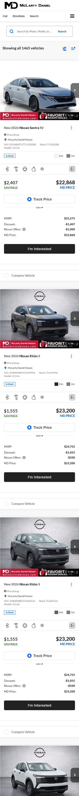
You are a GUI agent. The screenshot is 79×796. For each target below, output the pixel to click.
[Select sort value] (72, 48)
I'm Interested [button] (39, 248)
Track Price (42, 199)
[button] (5, 16)
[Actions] (71, 127)
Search (62, 31)
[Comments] (72, 169)
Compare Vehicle (23, 275)
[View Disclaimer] (42, 169)
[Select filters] (64, 48)
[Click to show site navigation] (72, 16)
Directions (19, 16)
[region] (39, 226)
